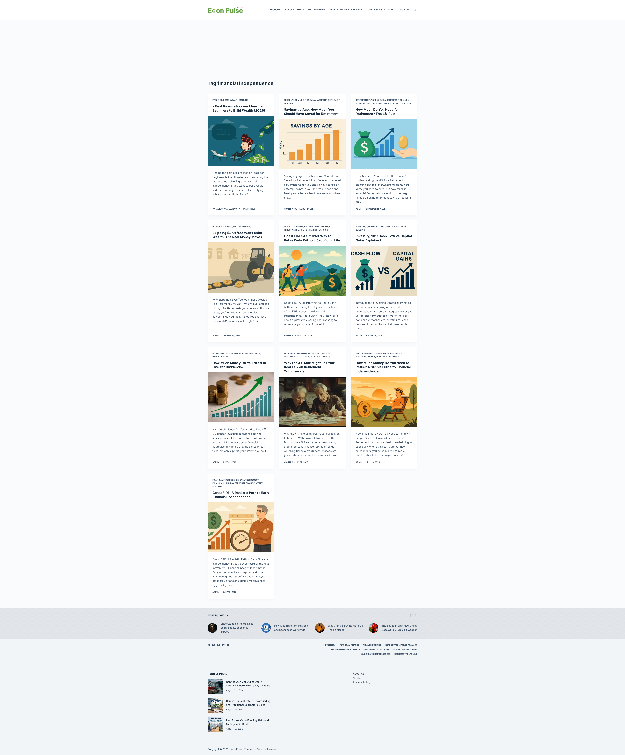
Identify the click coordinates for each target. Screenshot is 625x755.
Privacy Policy (361, 682)
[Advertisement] (312, 53)
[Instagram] (218, 645)
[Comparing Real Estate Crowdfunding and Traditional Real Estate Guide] (215, 705)
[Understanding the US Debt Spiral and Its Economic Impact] (212, 628)
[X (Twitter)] (213, 645)
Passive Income (220, 100)
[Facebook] (209, 645)
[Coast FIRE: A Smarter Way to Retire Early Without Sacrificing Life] (312, 271)
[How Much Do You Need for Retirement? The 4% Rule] (384, 144)
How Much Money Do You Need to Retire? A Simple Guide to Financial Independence (383, 367)
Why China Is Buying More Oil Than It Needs (345, 627)
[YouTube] (228, 645)
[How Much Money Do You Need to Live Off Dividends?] (241, 397)
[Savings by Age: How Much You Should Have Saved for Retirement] (312, 144)
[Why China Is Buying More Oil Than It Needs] (320, 628)
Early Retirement (389, 100)
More (402, 9)
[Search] (415, 10)
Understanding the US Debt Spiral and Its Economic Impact (237, 627)
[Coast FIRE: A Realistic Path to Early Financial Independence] (241, 527)
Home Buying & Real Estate (381, 9)
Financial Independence (317, 227)
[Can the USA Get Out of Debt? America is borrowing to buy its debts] (215, 686)
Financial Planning (223, 483)
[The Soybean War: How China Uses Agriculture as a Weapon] (373, 628)
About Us (358, 673)
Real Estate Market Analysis (346, 9)
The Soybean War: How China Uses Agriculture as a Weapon (399, 627)
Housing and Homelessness (375, 654)
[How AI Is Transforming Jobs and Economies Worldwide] (266, 628)
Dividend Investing (222, 353)
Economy (275, 9)
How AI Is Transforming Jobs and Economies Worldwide (291, 627)
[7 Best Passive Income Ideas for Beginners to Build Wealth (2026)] (241, 141)
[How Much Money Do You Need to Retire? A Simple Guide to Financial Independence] (384, 402)
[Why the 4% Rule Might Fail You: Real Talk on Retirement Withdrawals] (312, 402)
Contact (358, 678)
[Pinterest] (223, 645)
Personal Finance (294, 9)
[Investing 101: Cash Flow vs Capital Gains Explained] (384, 271)
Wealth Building (317, 9)
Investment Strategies (296, 356)
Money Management (316, 100)
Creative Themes (266, 749)
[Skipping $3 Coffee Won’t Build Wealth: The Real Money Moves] (241, 267)
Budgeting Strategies (405, 649)
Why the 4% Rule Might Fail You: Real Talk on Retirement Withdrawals (309, 367)
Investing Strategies (367, 227)
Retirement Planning (367, 100)
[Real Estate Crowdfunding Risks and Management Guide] (215, 724)
